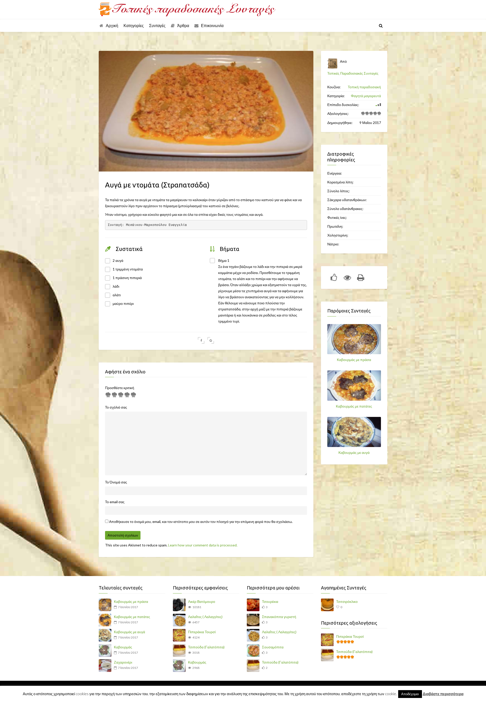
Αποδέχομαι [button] (410, 694)
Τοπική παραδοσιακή (364, 87)
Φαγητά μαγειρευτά (366, 96)
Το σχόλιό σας (116, 407)
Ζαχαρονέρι (123, 662)
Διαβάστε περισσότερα (443, 693)
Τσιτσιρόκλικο (347, 601)
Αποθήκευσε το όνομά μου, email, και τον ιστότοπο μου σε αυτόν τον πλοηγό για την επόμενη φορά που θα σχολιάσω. (201, 521)
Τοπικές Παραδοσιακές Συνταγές (352, 73)
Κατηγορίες (134, 25)
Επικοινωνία (212, 25)
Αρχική (112, 25)
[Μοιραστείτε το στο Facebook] (201, 340)
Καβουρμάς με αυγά (354, 452)
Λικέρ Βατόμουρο (201, 601)
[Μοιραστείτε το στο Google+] (211, 340)
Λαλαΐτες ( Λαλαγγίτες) (205, 616)
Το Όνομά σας (116, 482)
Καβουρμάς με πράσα (354, 359)
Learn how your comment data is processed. (202, 545)
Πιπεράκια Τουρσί (202, 632)
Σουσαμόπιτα (273, 647)
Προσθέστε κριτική (119, 388)
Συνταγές (157, 25)
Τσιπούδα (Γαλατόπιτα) (206, 647)
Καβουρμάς (123, 647)
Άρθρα (183, 25)
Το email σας (115, 502)
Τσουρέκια (270, 601)
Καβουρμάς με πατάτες (354, 406)
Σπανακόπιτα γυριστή (279, 616)
